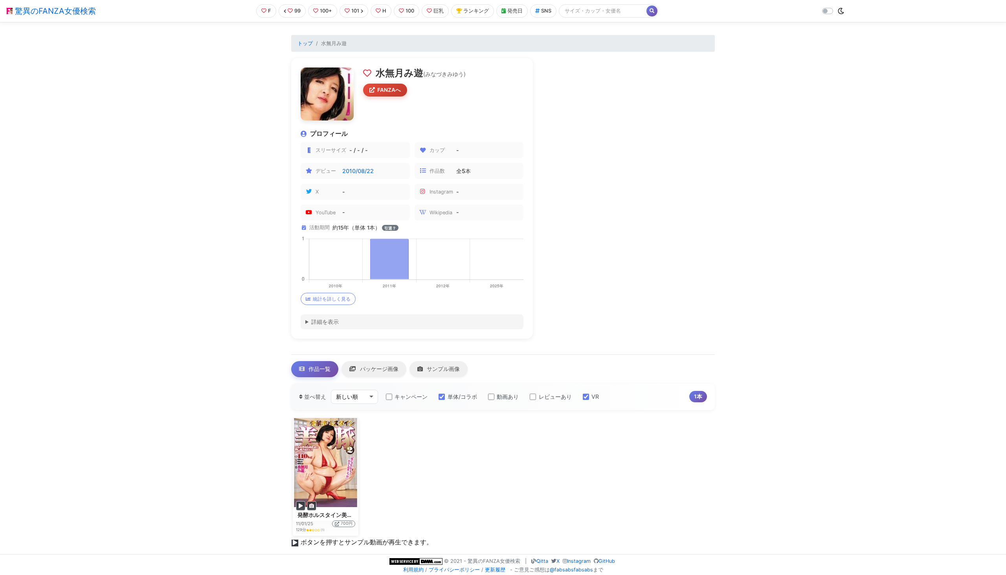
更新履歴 (495, 570)
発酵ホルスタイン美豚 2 (327, 515)
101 (355, 11)
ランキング (476, 11)
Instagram (579, 561)
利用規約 (413, 570)
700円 (346, 523)
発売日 (515, 11)
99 (297, 11)
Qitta (542, 561)
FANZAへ (389, 90)
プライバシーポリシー (454, 570)
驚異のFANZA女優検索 (54, 11)
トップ (305, 43)
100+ (326, 11)
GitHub (606, 561)
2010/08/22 (358, 171)
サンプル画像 (442, 368)
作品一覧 (318, 368)
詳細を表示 (325, 321)
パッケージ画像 (378, 368)
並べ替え (314, 396)
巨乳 (438, 11)
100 (410, 11)
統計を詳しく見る (332, 299)
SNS (546, 11)
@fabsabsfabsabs (571, 570)
